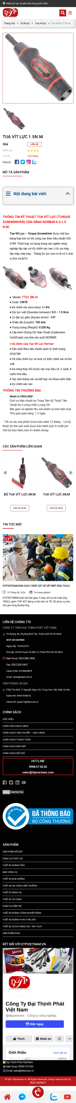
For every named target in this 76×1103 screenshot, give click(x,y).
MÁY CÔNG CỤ (10, 872)
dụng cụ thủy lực (13, 858)
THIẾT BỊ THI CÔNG (12, 899)
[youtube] (67, 1096)
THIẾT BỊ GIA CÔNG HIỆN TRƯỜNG (20, 885)
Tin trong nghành (42, 592)
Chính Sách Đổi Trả (14, 753)
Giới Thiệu (8, 719)
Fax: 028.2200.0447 (17, 664)
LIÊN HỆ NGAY (19, 508)
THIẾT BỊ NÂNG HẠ (12, 892)
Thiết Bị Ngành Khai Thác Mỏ (19, 919)
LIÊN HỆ (34, 144)
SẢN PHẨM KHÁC (11, 933)
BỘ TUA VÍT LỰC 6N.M (20, 494)
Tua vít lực (40, 23)
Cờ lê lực (25, 23)
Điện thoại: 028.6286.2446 (20, 658)
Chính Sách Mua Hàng (15, 726)
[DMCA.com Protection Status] (13, 792)
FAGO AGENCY (38, 1082)
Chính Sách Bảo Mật (14, 746)
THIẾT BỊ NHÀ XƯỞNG (14, 878)
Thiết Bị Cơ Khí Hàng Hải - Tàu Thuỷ (22, 926)
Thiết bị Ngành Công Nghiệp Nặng (22, 913)
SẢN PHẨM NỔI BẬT (13, 851)
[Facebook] (17, 161)
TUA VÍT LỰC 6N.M (56, 494)
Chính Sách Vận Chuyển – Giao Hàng (24, 732)
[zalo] (34, 161)
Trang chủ (9, 23)
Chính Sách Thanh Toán (17, 739)
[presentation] (5, 473)
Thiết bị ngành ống (14, 865)
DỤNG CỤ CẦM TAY (12, 906)
